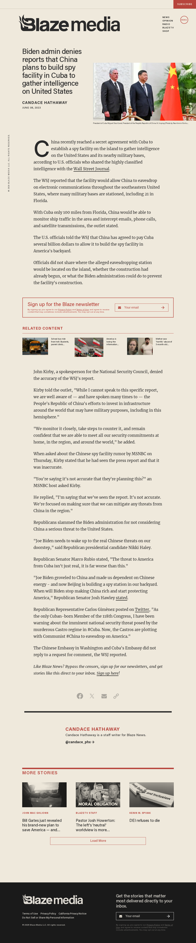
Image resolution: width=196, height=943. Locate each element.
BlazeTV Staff (86, 813)
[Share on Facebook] (80, 696)
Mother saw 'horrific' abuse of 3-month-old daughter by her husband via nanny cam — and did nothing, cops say (164, 342)
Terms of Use (82, 310)
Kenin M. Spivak (140, 813)
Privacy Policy (65, 310)
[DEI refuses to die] (151, 794)
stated (121, 597)
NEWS (166, 17)
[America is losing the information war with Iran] (89, 347)
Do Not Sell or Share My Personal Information (48, 918)
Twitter (142, 609)
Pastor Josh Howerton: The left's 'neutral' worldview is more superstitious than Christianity (95, 826)
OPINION (168, 21)
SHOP (166, 31)
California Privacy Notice (73, 914)
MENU (184, 20)
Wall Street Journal (91, 168)
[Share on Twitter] (92, 696)
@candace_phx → (80, 742)
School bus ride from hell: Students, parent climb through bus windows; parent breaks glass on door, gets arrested (60, 342)
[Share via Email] (104, 696)
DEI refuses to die (144, 821)
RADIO (166, 24)
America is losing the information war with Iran (112, 342)
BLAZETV (168, 28)
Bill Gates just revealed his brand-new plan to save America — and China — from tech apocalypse (41, 826)
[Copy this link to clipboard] (116, 696)
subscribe (184, 4)
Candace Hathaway (44, 103)
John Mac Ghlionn (35, 813)
